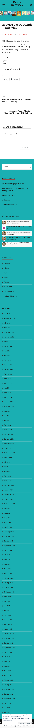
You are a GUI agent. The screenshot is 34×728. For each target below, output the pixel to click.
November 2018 (9, 332)
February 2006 (9, 680)
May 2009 (7, 518)
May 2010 (7, 471)
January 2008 (8, 583)
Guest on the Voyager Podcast (13, 184)
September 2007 (9, 592)
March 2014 (8, 397)
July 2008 (7, 555)
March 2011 (8, 430)
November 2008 (9, 536)
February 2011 (9, 434)
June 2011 (7, 416)
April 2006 (7, 671)
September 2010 (9, 453)
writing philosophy (10, 296)
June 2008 (7, 559)
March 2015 (8, 383)
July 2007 (7, 601)
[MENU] (3, 5)
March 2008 (8, 573)
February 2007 (9, 624)
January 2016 (8, 369)
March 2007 (8, 620)
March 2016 (8, 365)
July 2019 (7, 323)
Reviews (6, 282)
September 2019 (9, 318)
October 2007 (8, 587)
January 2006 (8, 685)
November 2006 (9, 638)
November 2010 (9, 444)
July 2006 (7, 657)
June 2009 (7, 513)
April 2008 (7, 569)
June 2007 (7, 606)
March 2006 (8, 675)
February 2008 (9, 578)
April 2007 (7, 615)
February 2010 (9, 485)
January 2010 (8, 490)
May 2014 (7, 388)
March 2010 (8, 481)
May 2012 (7, 411)
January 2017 (8, 346)
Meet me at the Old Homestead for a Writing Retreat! (15, 189)
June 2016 (7, 351)
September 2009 (9, 504)
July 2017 (7, 342)
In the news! (6, 200)
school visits (8, 287)
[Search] (29, 5)
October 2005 (8, 694)
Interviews (7, 264)
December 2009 (9, 495)
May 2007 (7, 611)
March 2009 (8, 527)
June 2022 (7, 314)
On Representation (8, 195)
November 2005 (9, 689)
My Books (7, 273)
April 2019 (7, 328)
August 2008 (8, 550)
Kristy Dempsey (17, 3)
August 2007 (8, 597)
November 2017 (9, 337)
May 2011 (7, 420)
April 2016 (7, 360)
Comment (25, 148)
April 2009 (7, 522)
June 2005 (7, 708)
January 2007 (8, 629)
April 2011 (7, 425)
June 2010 (7, 467)
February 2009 (9, 532)
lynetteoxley (11, 226)
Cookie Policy (9, 720)
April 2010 (7, 476)
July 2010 (7, 462)
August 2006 (8, 652)
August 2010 (8, 458)
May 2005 (7, 713)
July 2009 (7, 509)
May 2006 (7, 666)
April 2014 (7, 393)
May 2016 (7, 355)
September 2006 (9, 648)
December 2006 (9, 634)
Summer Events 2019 (9, 205)
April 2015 (7, 379)
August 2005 (8, 703)
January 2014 (8, 402)
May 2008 (7, 564)
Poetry (6, 277)
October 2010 (8, 448)
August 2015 (8, 374)
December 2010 (9, 439)
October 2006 (8, 643)
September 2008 (9, 546)
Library (6, 268)
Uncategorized (9, 291)
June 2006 (7, 662)
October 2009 (8, 499)
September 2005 (9, 699)
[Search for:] (17, 167)
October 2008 (8, 541)
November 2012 (9, 407)
